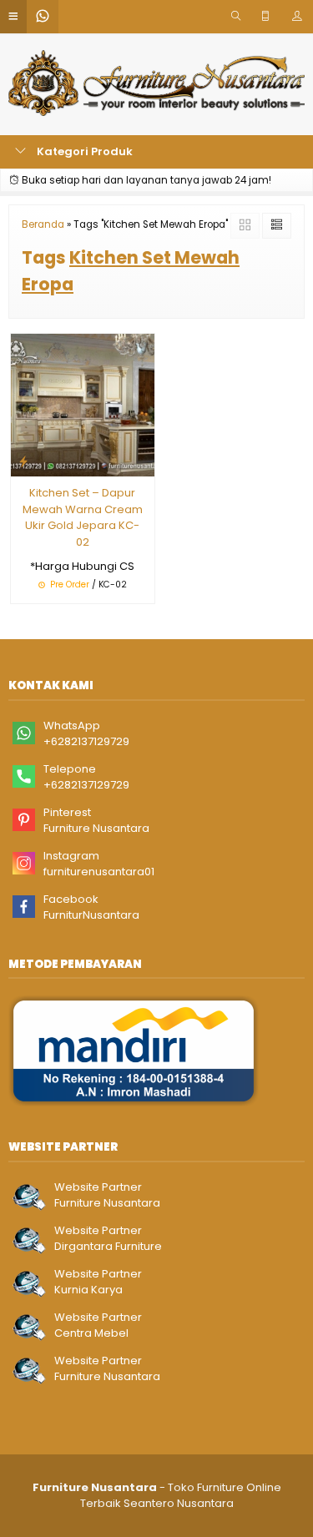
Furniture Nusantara (96, 828)
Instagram (71, 856)
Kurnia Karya (88, 1290)
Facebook (70, 899)
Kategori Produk (83, 151)
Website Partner (98, 1187)
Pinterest (67, 812)
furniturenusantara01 (98, 871)
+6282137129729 (86, 741)
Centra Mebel (91, 1333)
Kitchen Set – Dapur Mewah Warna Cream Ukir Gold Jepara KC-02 (83, 517)
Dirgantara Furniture (108, 1246)
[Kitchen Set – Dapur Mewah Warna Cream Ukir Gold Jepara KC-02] (82, 404)
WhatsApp (71, 725)
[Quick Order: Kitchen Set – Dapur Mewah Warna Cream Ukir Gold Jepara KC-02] (23, 461)
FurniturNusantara (91, 915)
